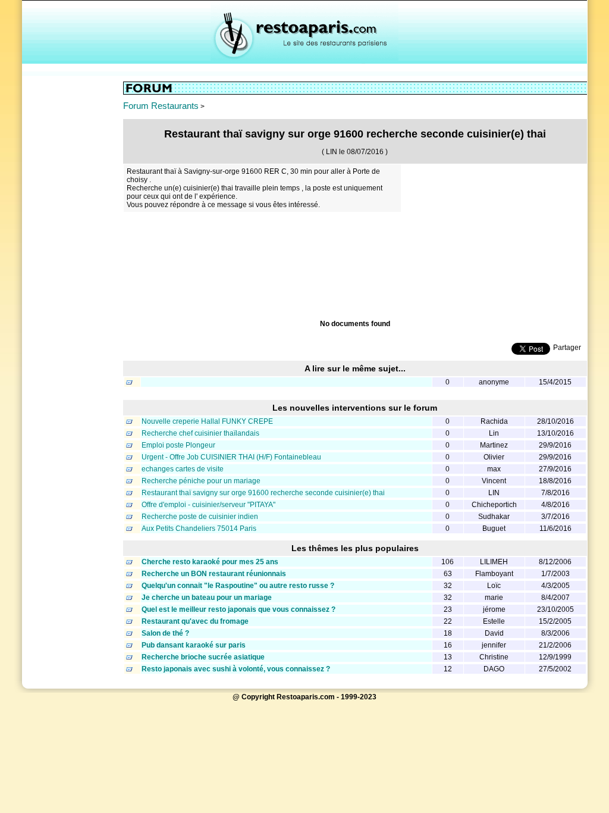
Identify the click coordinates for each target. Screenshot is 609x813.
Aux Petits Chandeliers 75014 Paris (199, 528)
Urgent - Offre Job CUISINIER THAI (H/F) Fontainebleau (231, 457)
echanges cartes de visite (183, 469)
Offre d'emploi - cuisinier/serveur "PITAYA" (208, 505)
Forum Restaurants (161, 106)
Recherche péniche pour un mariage (201, 481)
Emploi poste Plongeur (178, 445)
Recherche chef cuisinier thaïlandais (200, 433)
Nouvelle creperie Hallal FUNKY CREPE (207, 421)
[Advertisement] (72, 260)
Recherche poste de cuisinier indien (200, 516)
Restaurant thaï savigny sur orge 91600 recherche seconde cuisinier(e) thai (263, 493)
